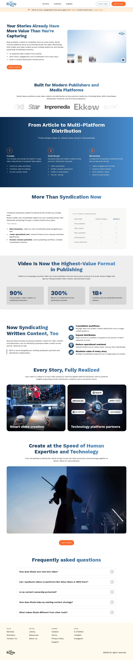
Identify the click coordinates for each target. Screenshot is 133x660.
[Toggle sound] (123, 60)
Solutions (11, 635)
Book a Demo (14, 67)
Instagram (78, 638)
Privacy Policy (58, 638)
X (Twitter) (78, 632)
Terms (54, 635)
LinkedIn (78, 635)
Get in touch (66, 543)
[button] (69, 4)
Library (32, 632)
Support (55, 642)
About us (33, 638)
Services (10, 632)
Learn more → (99, 10)
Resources (33, 635)
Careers (55, 632)
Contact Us (12, 638)
